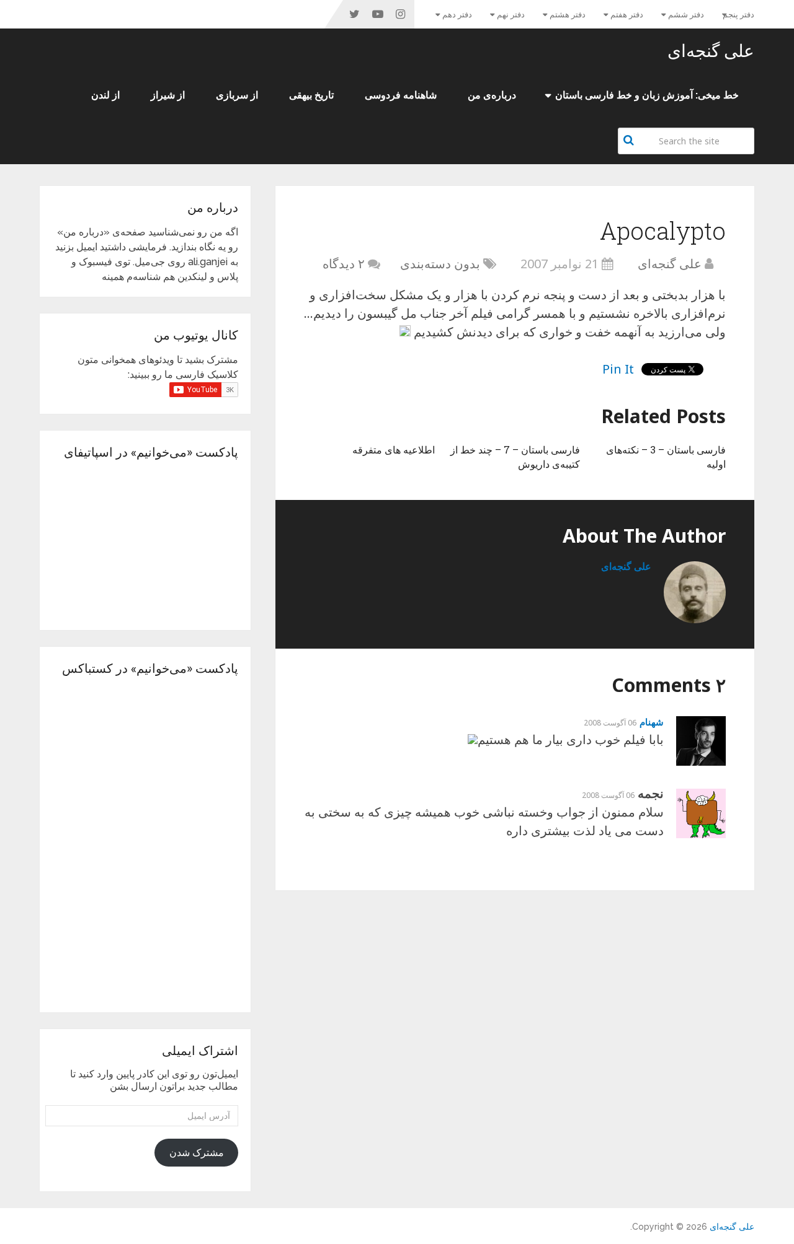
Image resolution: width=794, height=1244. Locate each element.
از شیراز (168, 95)
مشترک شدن (196, 1153)
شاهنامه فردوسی (401, 95)
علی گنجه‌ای (710, 50)
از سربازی (237, 95)
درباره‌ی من (492, 95)
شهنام (652, 722)
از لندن (105, 95)
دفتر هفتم (626, 14)
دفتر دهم (457, 14)
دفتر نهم (511, 14)
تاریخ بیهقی (311, 95)
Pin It (618, 369)
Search (630, 140)
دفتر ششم (686, 14)
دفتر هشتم (568, 14)
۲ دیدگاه (344, 263)
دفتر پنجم (738, 14)
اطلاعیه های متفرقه (393, 449)
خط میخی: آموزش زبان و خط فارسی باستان (647, 95)
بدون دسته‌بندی (440, 263)
